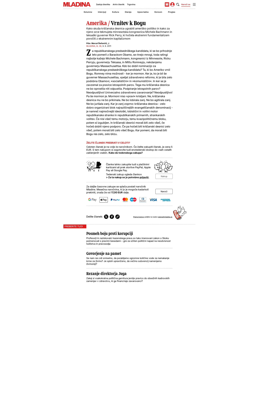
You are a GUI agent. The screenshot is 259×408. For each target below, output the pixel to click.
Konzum (158, 12)
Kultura (115, 12)
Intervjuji (102, 12)
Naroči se (185, 4)
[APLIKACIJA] (167, 4)
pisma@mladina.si (165, 217)
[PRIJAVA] (172, 4)
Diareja (128, 12)
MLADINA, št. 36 (93, 46)
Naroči (164, 191)
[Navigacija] (194, 4)
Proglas (171, 12)
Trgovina (131, 4)
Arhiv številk (118, 4)
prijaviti (144, 177)
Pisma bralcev (138, 217)
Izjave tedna (143, 12)
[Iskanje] (178, 4)
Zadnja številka (103, 4)
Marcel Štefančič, (99, 43)
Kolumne (88, 12)
